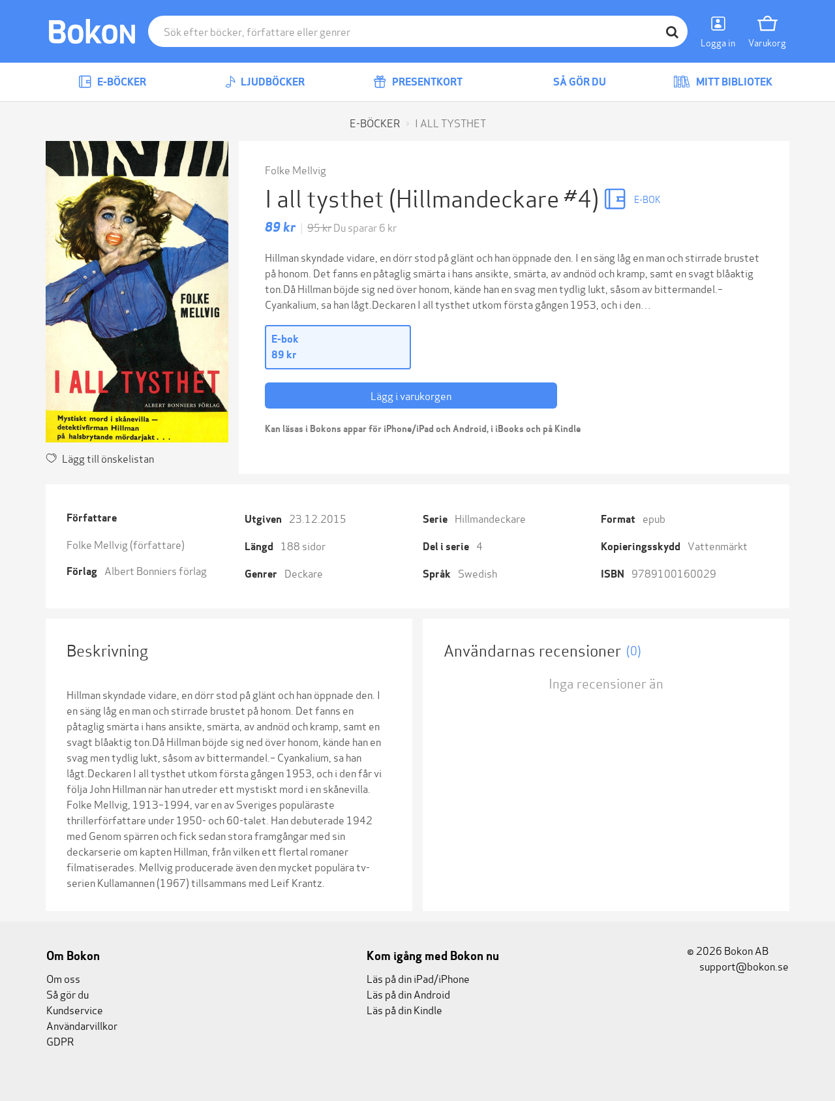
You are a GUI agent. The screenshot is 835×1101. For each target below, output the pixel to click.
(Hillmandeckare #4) (496, 196)
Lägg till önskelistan (108, 457)
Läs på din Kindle (404, 1009)
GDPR (60, 1040)
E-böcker (120, 82)
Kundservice (74, 1009)
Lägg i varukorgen (411, 395)
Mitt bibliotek (733, 82)
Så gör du (578, 82)
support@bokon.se (743, 965)
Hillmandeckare (490, 517)
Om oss (63, 977)
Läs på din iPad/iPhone (418, 977)
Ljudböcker (272, 82)
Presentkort (426, 82)
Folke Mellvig (295, 169)
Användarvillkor (81, 1024)
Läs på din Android (408, 993)
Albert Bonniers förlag (155, 570)
